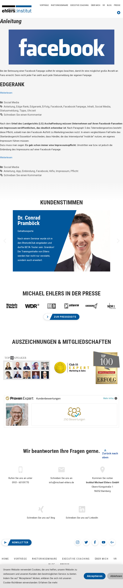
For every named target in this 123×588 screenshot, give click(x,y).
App (18, 171)
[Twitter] (86, 542)
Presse (117, 5)
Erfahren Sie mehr (48, 582)
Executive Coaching (79, 5)
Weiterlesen (6, 92)
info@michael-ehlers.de (61, 482)
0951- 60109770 (20, 482)
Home (5, 558)
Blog (109, 5)
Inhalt (90, 106)
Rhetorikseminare (59, 5)
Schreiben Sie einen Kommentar (23, 114)
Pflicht (74, 171)
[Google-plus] (112, 542)
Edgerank (35, 106)
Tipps (23, 110)
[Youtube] (103, 542)
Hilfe (52, 171)
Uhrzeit (31, 110)
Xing (52, 517)
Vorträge (44, 5)
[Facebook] (95, 542)
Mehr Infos (108, 398)
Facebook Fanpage (74, 106)
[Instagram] (77, 542)
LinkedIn (93, 517)
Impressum (63, 171)
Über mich (95, 5)
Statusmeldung (9, 110)
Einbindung (28, 171)
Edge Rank (22, 106)
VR (103, 5)
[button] (61, 317)
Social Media (11, 102)
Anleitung (9, 106)
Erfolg (45, 106)
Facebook (56, 106)
